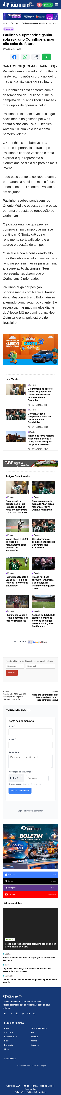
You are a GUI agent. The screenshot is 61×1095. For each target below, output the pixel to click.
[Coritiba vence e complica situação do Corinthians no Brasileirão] (16, 414)
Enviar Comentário (20, 790)
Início (5, 23)
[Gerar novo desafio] (21, 778)
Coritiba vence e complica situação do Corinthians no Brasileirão (39, 418)
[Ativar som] (54, 361)
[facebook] (5, 1013)
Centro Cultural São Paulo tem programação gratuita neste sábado (30, 980)
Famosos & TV (10, 1037)
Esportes (14, 23)
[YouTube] (28, 1013)
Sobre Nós (19, 1092)
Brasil (6, 1041)
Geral (6, 1049)
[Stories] (39, 5)
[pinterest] (22, 1013)
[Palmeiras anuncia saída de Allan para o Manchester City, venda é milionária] (43, 487)
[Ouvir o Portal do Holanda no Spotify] (46, 57)
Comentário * (14, 752)
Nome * (12, 726)
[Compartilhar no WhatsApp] (25, 57)
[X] (11, 1013)
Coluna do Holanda (39, 1028)
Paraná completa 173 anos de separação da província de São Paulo (29, 958)
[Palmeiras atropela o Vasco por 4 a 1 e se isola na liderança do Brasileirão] (17, 563)
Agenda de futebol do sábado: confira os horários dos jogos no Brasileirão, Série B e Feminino (43, 621)
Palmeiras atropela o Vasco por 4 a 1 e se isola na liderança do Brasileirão (17, 581)
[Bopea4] (18, 4)
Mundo (34, 1041)
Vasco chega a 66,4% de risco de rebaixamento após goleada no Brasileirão (17, 545)
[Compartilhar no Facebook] (14, 57)
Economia (8, 1045)
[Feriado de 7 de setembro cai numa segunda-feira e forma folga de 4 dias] (30, 929)
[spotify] (34, 1013)
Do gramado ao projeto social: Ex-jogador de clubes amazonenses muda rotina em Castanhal (40, 394)
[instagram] (16, 1013)
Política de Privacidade (36, 1092)
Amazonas (8, 1032)
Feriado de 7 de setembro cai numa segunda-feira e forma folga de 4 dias (30, 945)
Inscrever (11, 672)
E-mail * (12, 739)
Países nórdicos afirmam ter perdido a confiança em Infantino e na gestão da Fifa (43, 583)
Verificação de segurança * (20, 772)
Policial (34, 1032)
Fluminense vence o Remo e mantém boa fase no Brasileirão (17, 618)
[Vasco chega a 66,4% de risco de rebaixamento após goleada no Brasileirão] (17, 525)
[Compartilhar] (35, 57)
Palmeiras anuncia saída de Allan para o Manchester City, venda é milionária (43, 505)
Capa (6, 1028)
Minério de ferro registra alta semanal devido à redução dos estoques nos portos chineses (41, 440)
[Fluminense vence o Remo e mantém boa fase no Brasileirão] (17, 601)
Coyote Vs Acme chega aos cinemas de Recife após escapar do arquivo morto (27, 969)
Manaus (34, 1037)
